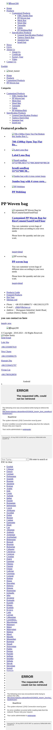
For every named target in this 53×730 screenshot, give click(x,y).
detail (20, 252)
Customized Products (21, 13)
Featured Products (14, 295)
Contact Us (11, 62)
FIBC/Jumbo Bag (25, 15)
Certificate (16, 54)
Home (9, 8)
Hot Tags (10, 297)
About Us (11, 49)
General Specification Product (30, 35)
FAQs (9, 47)
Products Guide (13, 292)
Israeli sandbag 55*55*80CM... (20, 169)
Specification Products (21, 32)
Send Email (6, 338)
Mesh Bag (21, 20)
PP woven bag (20, 261)
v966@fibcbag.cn (22, 307)
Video (14, 59)
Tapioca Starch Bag (25, 37)
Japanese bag (23, 40)
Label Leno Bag (21, 155)
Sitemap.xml (12, 300)
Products (10, 11)
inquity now (6, 323)
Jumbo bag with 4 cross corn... (29, 181)
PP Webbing (19, 191)
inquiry (15, 252)
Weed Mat (21, 23)
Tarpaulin (21, 25)
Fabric (20, 28)
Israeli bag (21, 42)
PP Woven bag (23, 18)
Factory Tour (17, 57)
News (9, 45)
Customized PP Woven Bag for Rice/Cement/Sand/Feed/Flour (29, 219)
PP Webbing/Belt (24, 30)
